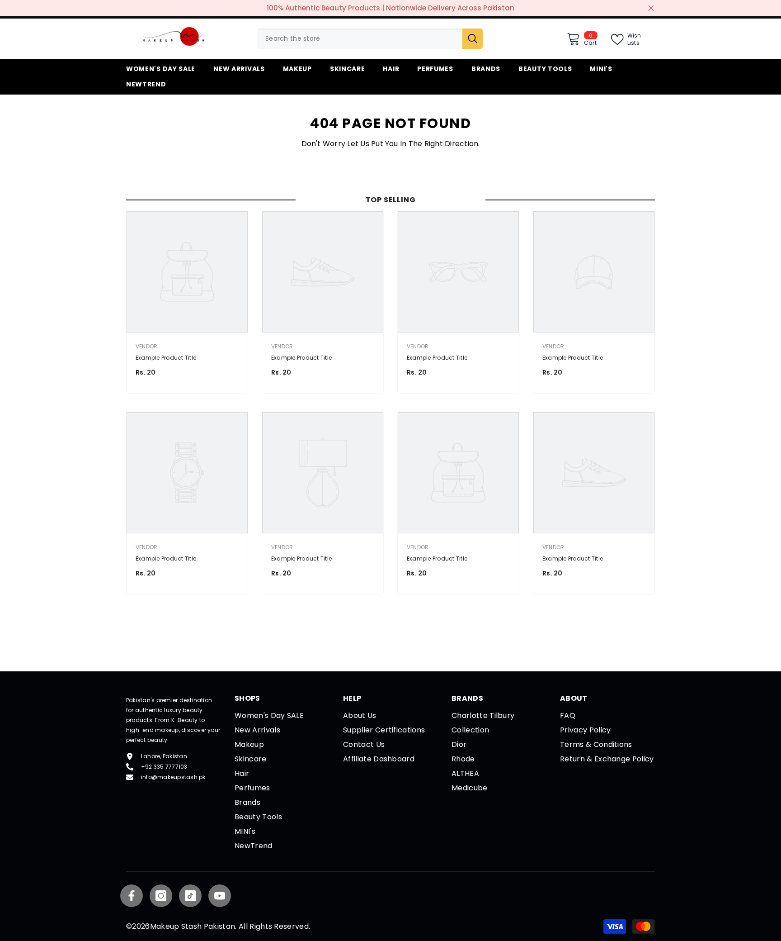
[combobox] (359, 39)
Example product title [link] (166, 357)
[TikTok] (190, 895)
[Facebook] (131, 895)
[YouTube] (219, 895)
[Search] (370, 39)
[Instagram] (161, 895)
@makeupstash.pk (179, 777)
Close (651, 8)
